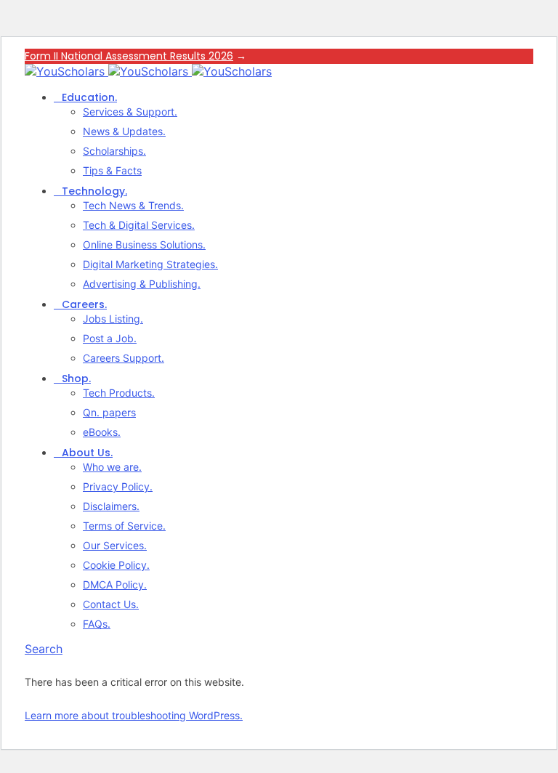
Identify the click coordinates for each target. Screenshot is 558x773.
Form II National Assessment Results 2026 (129, 56)
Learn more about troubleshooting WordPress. (134, 715)
